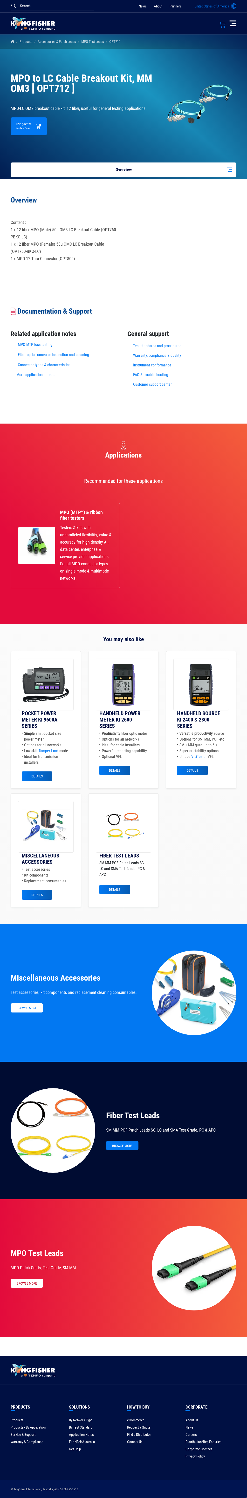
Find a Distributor (139, 1434)
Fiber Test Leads (133, 1115)
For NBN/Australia (82, 1442)
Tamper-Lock (48, 751)
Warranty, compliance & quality (157, 355)
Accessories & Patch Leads (57, 42)
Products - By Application (28, 1427)
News (143, 6)
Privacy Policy (195, 1456)
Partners (176, 6)
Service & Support (23, 1434)
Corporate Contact (198, 1449)
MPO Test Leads (92, 42)
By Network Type (80, 1420)
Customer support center (152, 384)
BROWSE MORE (27, 1008)
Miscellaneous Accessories (55, 978)
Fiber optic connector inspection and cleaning (53, 354)
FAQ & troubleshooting (151, 374)
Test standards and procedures (157, 346)
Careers (191, 1434)
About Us (191, 1420)
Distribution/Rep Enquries (203, 1442)
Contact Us (135, 1442)
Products (26, 42)
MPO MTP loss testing (35, 344)
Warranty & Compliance (27, 1442)
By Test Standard (80, 1427)
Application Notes (81, 1434)
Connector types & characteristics (44, 365)
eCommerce (135, 1420)
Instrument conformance (152, 365)
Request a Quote (138, 1427)
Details (37, 776)
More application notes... (35, 374)
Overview (124, 169)
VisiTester (199, 756)
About (158, 6)
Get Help (75, 1449)
